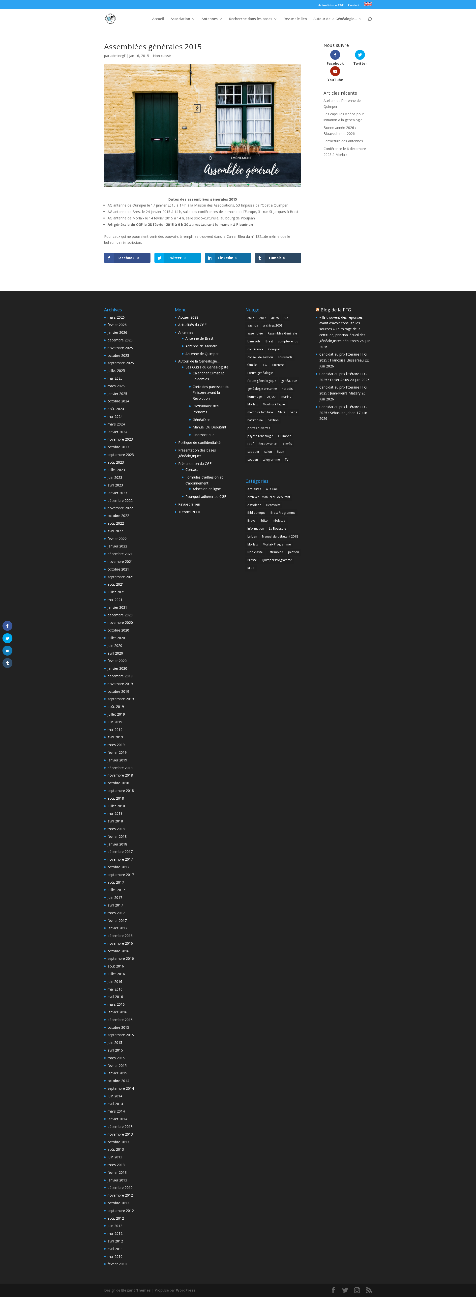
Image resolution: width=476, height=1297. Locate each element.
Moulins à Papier (274, 404)
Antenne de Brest (199, 338)
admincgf (117, 55)
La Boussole (277, 528)
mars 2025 (116, 386)
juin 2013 (115, 1157)
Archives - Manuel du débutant (268, 497)
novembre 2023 (120, 439)
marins (286, 396)
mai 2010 (115, 1256)
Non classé (162, 55)
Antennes (210, 19)
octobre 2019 (118, 691)
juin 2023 (115, 477)
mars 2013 (116, 1164)
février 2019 (117, 752)
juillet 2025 (116, 370)
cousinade (285, 357)
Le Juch (271, 396)
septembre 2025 (121, 363)
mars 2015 (116, 1058)
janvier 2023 (117, 492)
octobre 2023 (118, 447)
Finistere (278, 365)
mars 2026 (116, 317)
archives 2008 (272, 325)
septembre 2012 (121, 1210)
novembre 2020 (120, 622)
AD (286, 318)
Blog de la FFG (336, 310)
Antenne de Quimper (202, 353)
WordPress (185, 1290)
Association (180, 19)
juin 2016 (115, 981)
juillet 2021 (116, 592)
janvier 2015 (117, 1073)
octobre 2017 (118, 867)
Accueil (158, 19)
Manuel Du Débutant (209, 427)
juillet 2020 (116, 637)
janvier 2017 (117, 928)
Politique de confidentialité (199, 442)
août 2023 (116, 462)
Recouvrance (268, 444)
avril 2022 (115, 531)
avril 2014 (115, 1103)
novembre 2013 (120, 1134)
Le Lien (252, 536)
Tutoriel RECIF (189, 512)
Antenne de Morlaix (201, 346)
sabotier (253, 452)
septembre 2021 (121, 576)
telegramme (271, 459)
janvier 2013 (117, 1180)
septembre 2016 (121, 958)
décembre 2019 (120, 676)
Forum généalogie (260, 373)
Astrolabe (254, 505)
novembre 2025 (120, 347)
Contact (353, 5)
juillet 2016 (116, 973)
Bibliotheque (256, 513)
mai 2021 (115, 599)
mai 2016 (115, 989)
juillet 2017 (116, 889)
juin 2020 (115, 645)
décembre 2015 (120, 1019)
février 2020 (117, 660)
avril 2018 (115, 821)
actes (275, 318)
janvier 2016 (117, 1012)
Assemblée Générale (282, 333)
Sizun (280, 452)
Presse (252, 560)
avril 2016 (115, 996)
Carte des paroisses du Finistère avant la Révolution (211, 392)
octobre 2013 (118, 1142)
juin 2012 (115, 1225)
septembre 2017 (121, 874)
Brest (269, 341)
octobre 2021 (118, 569)
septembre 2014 (121, 1088)
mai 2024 (115, 416)
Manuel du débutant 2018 (280, 536)
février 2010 (117, 1264)
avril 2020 (115, 653)
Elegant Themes (136, 1290)
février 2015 (117, 1065)
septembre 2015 (121, 1034)
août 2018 (116, 798)
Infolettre (279, 520)
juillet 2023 (116, 469)
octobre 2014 (118, 1080)
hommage (254, 396)
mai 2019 (115, 729)
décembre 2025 (120, 340)
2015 (250, 318)
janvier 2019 (117, 760)
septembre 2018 (121, 790)
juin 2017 (115, 897)
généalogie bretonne (262, 389)
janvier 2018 (117, 844)
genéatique (289, 381)
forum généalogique (261, 381)
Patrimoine (255, 420)
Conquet (274, 349)
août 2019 (116, 706)
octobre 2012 (118, 1203)
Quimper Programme (277, 560)
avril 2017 (115, 905)
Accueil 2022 (188, 317)
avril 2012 (115, 1241)
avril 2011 (115, 1248)
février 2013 (117, 1172)
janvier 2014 (117, 1118)
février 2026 (117, 324)
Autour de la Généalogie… (335, 19)
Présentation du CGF (194, 463)
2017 (262, 318)
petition (273, 420)
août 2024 (116, 408)
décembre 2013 (120, 1126)
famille (252, 365)
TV (286, 459)
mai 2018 (115, 813)
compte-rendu (288, 341)
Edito (264, 520)
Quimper (284, 436)
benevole (254, 341)
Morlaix (252, 404)
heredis (287, 389)
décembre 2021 (120, 553)
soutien (252, 459)
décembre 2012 (120, 1187)
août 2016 (116, 966)
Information (255, 528)
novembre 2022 (120, 508)
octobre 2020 (118, 630)
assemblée (255, 333)
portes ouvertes (258, 428)
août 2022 (116, 523)
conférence (255, 349)
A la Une (272, 489)
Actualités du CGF (331, 5)
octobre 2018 (118, 783)
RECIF (251, 568)
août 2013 (116, 1149)
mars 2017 (116, 912)
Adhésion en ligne (207, 488)
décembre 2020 (120, 615)
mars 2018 (116, 828)
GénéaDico (201, 419)
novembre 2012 (120, 1195)
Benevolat (273, 505)
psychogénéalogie (260, 436)
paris (293, 412)
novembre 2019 (120, 683)
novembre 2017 (120, 859)
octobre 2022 (118, 515)
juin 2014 (115, 1096)
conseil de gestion (260, 357)
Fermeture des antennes (343, 141)
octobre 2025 (118, 355)
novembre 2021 (120, 561)
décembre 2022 (120, 500)
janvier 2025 (117, 393)
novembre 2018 (120, 775)
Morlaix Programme (277, 544)
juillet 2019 (116, 714)
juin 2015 (115, 1042)
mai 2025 (115, 378)
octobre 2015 (118, 1027)
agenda (252, 325)
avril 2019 (115, 737)
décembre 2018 (120, 767)
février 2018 (117, 836)
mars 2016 (116, 1004)
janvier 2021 (117, 607)
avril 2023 (115, 485)
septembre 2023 (121, 454)
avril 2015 (115, 1050)
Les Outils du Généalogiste (206, 367)
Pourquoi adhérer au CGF (205, 496)
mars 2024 (116, 424)
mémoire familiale (260, 412)
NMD (281, 412)
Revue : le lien (295, 19)
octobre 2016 (118, 951)
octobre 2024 (118, 401)
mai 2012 (115, 1233)
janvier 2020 (117, 668)
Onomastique (203, 434)
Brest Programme (283, 513)
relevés (287, 444)
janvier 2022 (117, 546)
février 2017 (117, 920)
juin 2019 (115, 722)
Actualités (254, 489)
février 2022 (117, 538)
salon (268, 452)
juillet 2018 (116, 806)
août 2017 (116, 882)
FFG (264, 365)
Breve (251, 520)
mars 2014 (116, 1111)
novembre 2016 (120, 943)
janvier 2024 (117, 431)
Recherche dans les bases (250, 19)
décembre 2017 (120, 851)
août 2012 (116, 1218)
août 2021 (116, 584)
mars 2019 (116, 744)
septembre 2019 (121, 698)
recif (250, 444)
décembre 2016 (120, 935)
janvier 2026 (117, 332)
